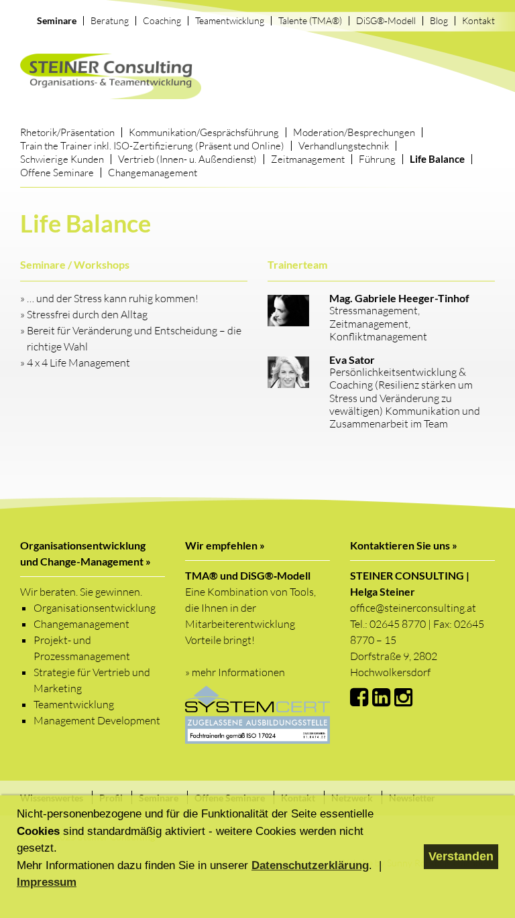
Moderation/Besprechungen (354, 132)
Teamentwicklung (229, 20)
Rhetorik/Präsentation (67, 132)
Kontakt (478, 20)
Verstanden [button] (461, 856)
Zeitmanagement (308, 159)
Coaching (162, 20)
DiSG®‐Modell (386, 20)
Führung (377, 159)
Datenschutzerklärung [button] (310, 865)
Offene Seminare (57, 172)
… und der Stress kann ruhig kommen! (112, 298)
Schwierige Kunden (62, 159)
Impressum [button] (46, 882)
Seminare (56, 20)
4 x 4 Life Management (78, 362)
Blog (439, 20)
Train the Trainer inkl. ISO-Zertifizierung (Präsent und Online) (152, 145)
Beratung (110, 20)
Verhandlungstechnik (343, 145)
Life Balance (437, 159)
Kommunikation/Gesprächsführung (204, 132)
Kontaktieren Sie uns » (403, 545)
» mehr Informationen (235, 672)
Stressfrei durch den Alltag (87, 314)
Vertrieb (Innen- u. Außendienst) (187, 159)
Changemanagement (152, 172)
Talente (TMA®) (310, 20)
